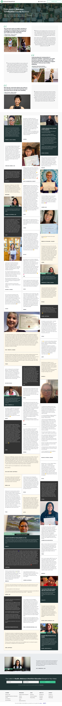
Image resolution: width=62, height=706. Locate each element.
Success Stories (8, 700)
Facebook (41, 696)
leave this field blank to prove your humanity (7, 677)
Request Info (51, 696)
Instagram (41, 697)
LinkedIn (40, 699)
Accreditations (7, 698)
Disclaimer (32, 694)
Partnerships (51, 697)
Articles (20, 696)
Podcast (20, 697)
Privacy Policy (32, 697)
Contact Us (50, 694)
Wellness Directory (22, 700)
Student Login (7, 694)
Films (20, 699)
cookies (40, 703)
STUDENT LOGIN (42, 1)
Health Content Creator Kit (23, 694)
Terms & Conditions (33, 696)
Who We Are (41, 694)
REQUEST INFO (54, 1)
